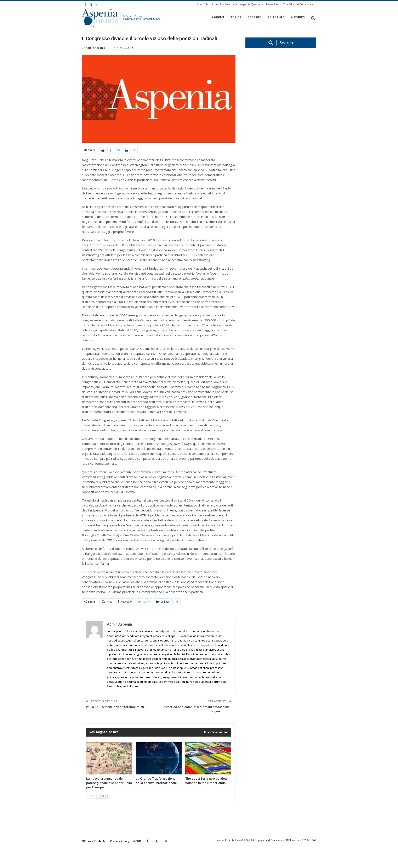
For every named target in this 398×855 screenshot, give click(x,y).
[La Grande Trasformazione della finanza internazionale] (159, 758)
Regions (218, 17)
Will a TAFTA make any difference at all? (116, 707)
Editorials (276, 17)
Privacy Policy (119, 841)
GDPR (137, 841)
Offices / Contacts (94, 841)
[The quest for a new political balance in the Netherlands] (208, 758)
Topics (235, 17)
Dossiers (255, 17)
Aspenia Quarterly (251, 4)
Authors (298, 17)
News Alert (273, 4)
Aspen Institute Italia (224, 4)
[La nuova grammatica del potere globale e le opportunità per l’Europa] (109, 758)
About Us (202, 4)
